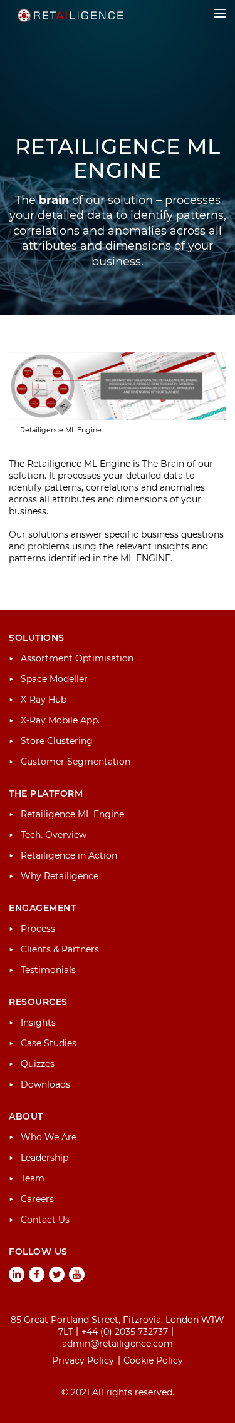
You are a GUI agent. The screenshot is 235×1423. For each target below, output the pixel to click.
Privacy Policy (83, 1360)
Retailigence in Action (69, 855)
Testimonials (48, 970)
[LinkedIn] (17, 1275)
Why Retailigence (59, 876)
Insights (38, 1022)
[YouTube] (77, 1275)
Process (38, 928)
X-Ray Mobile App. (60, 720)
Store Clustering (57, 741)
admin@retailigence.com (117, 1343)
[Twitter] (57, 1275)
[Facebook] (37, 1275)
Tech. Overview (53, 834)
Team (32, 1178)
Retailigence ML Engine (72, 814)
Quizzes (38, 1063)
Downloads (45, 1084)
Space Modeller (54, 679)
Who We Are (48, 1137)
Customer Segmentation (75, 761)
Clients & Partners (60, 949)
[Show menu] (220, 13)
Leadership (44, 1157)
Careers (37, 1199)
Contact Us (45, 1219)
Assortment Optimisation (77, 658)
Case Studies (48, 1043)
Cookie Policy (153, 1360)
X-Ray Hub (43, 699)
